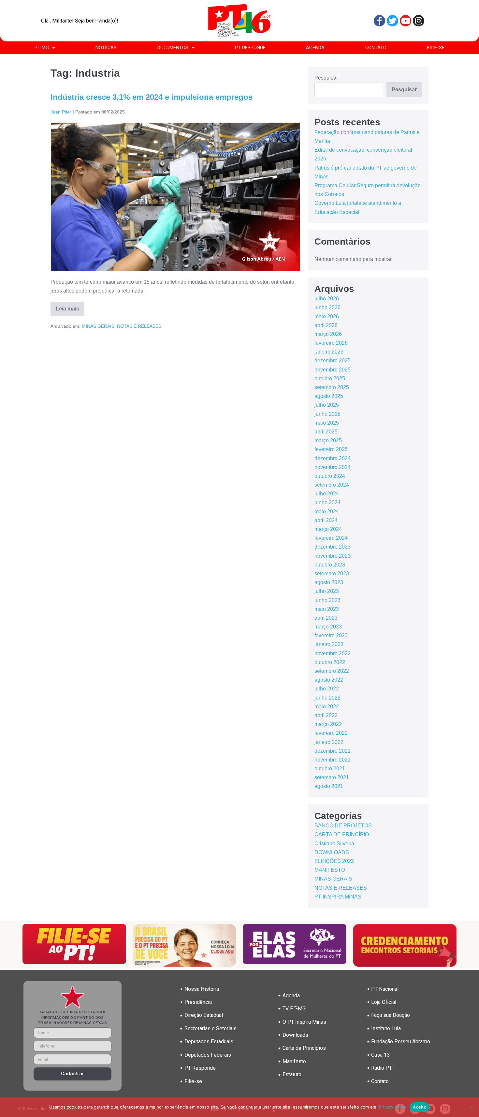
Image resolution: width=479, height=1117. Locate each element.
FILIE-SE (435, 48)
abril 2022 (326, 715)
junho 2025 (327, 414)
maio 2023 (326, 609)
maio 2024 (326, 511)
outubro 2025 (329, 378)
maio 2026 (326, 316)
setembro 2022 (331, 671)
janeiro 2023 (328, 644)
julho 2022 (326, 688)
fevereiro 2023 (331, 635)
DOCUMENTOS (172, 48)
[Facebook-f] (379, 20)
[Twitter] (392, 20)
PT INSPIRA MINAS (337, 896)
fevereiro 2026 (331, 343)
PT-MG (42, 48)
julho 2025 (326, 405)
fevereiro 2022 (331, 733)
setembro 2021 (331, 777)
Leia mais (70, 306)
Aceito (420, 1106)
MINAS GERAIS (98, 326)
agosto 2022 (328, 680)
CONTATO (375, 48)
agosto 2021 (328, 786)
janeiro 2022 (328, 742)
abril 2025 (326, 431)
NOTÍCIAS (106, 48)
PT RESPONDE (250, 48)
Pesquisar (326, 78)
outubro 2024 (329, 476)
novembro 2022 (332, 653)
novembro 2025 (332, 369)
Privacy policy (392, 1106)
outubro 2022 (329, 662)
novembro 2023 (332, 556)
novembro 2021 (332, 759)
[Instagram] (418, 20)
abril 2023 (326, 618)
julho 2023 (326, 591)
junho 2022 (327, 698)
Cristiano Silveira (334, 843)
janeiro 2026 (328, 352)
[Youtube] (405, 20)
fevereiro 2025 (331, 449)
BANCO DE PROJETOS (343, 825)
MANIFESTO (329, 870)
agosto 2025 (328, 396)
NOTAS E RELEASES (139, 326)
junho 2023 (327, 600)
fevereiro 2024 (331, 538)
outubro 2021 (329, 768)
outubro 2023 (329, 564)
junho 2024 (327, 502)
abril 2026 (326, 325)
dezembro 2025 (332, 360)
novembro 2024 (332, 467)
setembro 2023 (331, 573)
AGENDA (315, 48)
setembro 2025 (331, 387)
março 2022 (328, 724)
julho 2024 (326, 493)
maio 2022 (326, 706)
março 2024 (328, 529)
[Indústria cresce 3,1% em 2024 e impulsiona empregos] (175, 197)
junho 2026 (327, 307)
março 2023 (328, 626)
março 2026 (328, 334)
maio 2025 (326, 423)
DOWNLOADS (331, 852)
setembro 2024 (331, 485)
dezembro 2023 (332, 547)
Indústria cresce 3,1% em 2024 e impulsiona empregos (152, 97)
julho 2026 (326, 298)
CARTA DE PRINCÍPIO (341, 834)
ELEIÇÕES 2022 (334, 861)
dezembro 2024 (332, 458)
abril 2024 (326, 520)
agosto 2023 (328, 582)
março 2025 (328, 440)
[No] (471, 1107)
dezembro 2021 (332, 751)
